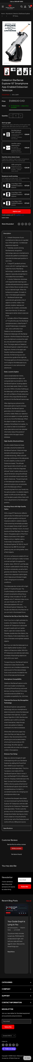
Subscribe (24, 886)
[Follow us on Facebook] (3, 1045)
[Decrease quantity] (11, 116)
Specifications (8, 828)
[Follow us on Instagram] (10, 1045)
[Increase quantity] (21, 116)
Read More (11, 952)
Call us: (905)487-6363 (16, 1)
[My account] (25, 7)
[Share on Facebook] (19, 224)
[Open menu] (3, 6)
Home (3, 13)
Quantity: (5, 116)
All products (9, 13)
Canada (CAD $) (7, 1035)
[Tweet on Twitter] (26, 224)
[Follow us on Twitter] (6, 1045)
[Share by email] (29, 224)
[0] (30, 6)
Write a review (16, 848)
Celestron (5, 95)
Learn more (5, 217)
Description (7, 233)
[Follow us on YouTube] (17, 1045)
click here (25, 696)
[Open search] (22, 7)
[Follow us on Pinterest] (13, 1045)
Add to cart (17, 211)
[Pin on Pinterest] (22, 224)
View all (28, 901)
